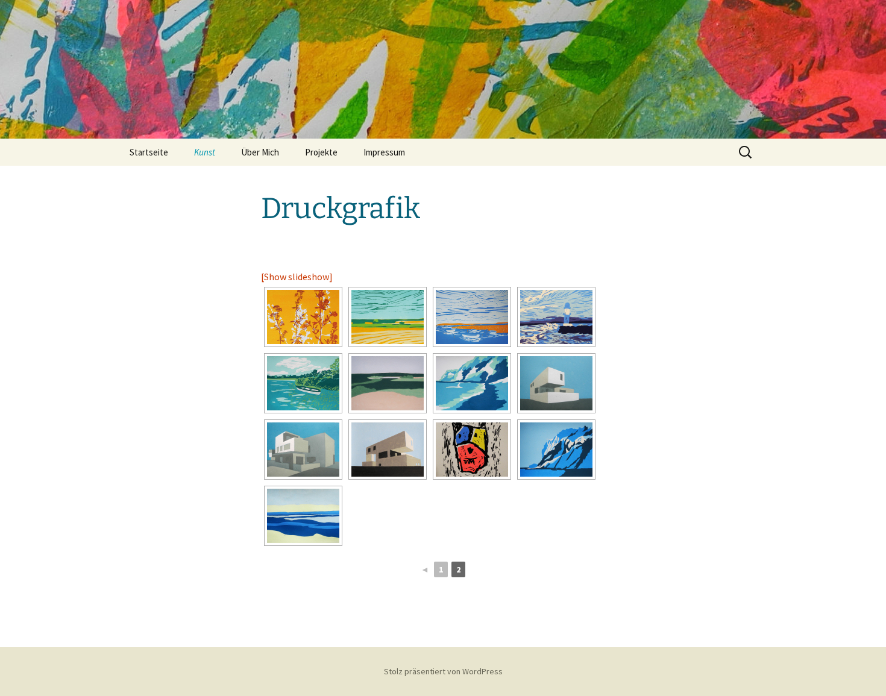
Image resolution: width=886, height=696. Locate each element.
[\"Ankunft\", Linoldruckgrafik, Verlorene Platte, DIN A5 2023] (556, 317)
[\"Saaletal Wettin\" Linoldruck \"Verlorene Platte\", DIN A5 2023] (387, 383)
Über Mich (260, 152)
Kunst (204, 152)
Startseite (149, 152)
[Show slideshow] (297, 277)
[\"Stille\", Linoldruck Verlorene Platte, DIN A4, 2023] (472, 317)
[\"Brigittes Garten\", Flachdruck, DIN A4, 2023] (303, 317)
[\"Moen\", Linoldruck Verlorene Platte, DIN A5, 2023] (387, 317)
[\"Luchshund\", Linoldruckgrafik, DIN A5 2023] (472, 449)
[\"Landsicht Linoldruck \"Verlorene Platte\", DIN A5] (303, 516)
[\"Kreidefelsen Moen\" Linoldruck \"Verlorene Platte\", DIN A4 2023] (472, 383)
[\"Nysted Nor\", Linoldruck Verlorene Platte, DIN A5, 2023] (303, 383)
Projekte (321, 152)
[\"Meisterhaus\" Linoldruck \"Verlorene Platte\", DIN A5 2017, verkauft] (556, 383)
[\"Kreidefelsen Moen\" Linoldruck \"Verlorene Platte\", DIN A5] (556, 449)
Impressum (384, 152)
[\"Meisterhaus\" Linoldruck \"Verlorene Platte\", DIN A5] (387, 449)
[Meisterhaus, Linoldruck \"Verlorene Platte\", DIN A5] (303, 449)
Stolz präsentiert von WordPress (443, 671)
